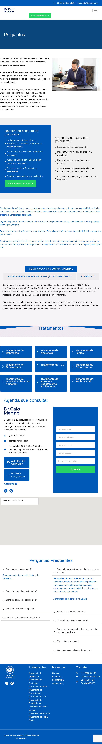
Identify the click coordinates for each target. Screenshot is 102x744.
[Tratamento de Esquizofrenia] (73, 366)
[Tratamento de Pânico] (73, 352)
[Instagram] (11, 491)
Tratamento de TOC (52, 364)
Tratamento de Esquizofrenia (84, 366)
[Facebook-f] (5, 491)
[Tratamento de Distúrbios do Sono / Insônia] (3, 382)
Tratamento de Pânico (84, 351)
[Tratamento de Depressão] (3, 352)
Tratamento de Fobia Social (84, 380)
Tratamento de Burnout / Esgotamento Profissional (49, 383)
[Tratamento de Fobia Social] (73, 381)
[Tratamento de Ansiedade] (38, 352)
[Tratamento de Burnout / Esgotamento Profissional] (38, 383)
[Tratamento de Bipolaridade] (3, 366)
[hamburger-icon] (95, 10)
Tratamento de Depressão (15, 351)
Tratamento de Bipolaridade (15, 366)
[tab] (51, 269)
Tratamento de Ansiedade (49, 351)
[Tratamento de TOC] (38, 365)
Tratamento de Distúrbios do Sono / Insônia (17, 381)
